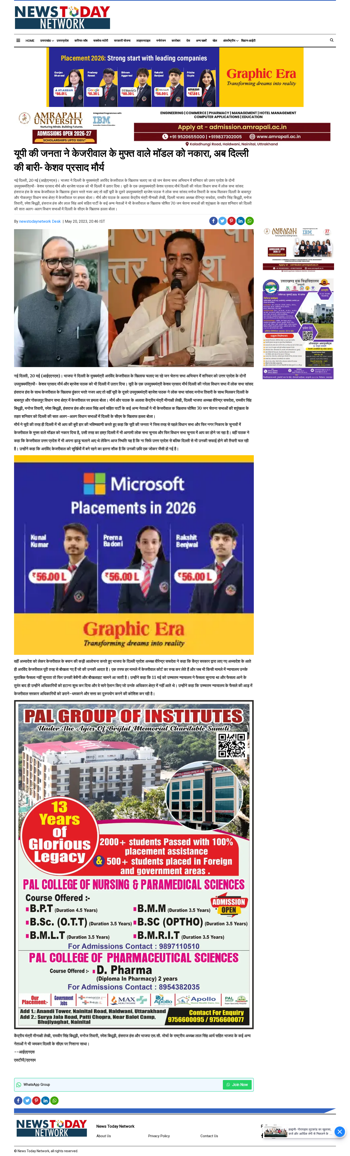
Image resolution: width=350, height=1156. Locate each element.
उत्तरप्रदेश (63, 40)
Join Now (239, 1084)
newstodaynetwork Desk (40, 221)
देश (188, 40)
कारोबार (176, 40)
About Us (103, 1136)
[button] (18, 40)
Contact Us (209, 1136)
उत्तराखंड (45, 40)
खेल (215, 40)
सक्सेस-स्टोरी (100, 40)
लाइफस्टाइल (143, 40)
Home (30, 40)
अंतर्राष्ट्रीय (229, 40)
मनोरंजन (161, 40)
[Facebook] (262, 1136)
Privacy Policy (159, 1136)
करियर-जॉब (81, 40)
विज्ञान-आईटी (248, 40)
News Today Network (115, 1126)
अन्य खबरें (201, 40)
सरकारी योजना (122, 40)
